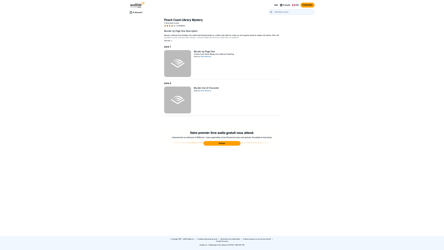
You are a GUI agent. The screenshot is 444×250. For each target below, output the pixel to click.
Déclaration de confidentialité (230, 239)
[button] (168, 41)
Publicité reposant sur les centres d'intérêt (257, 239)
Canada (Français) (222, 241)
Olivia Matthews (206, 57)
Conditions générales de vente (207, 239)
